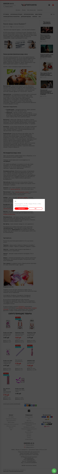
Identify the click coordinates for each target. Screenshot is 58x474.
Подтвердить (21, 208)
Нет (35, 208)
